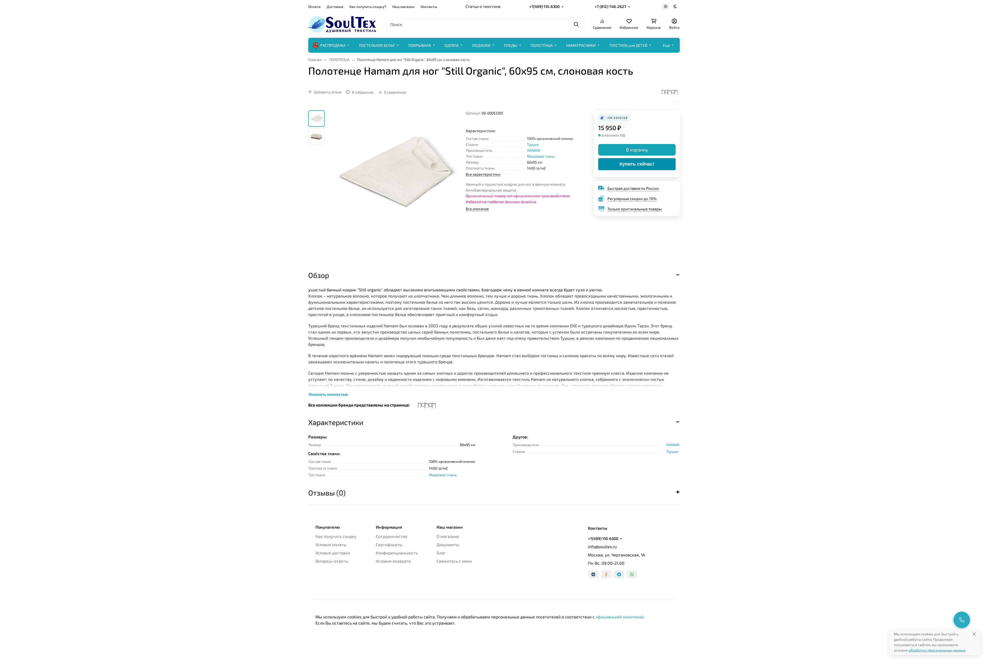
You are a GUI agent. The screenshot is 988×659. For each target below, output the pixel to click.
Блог (441, 552)
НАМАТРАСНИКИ (581, 45)
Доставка (335, 6)
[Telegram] (619, 574)
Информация (389, 527)
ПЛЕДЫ (510, 45)
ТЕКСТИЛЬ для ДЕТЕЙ (628, 45)
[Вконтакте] (593, 574)
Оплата (314, 6)
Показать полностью (328, 394)
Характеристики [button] (335, 422)
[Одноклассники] (606, 574)
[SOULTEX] (343, 23)
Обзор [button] (318, 275)
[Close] (974, 634)
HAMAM (533, 150)
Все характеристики (483, 174)
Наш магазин (403, 6)
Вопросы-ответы (331, 560)
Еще (666, 45)
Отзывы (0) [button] (327, 492)
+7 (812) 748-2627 (610, 6)
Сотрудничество (391, 536)
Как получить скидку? (367, 6)
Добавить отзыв (327, 92)
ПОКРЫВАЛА (419, 45)
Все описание (477, 208)
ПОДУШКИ (481, 45)
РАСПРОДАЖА (333, 45)
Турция (533, 144)
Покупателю (327, 527)
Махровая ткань (541, 156)
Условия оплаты (331, 544)
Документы (448, 544)
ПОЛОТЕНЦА (542, 45)
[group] (396, 185)
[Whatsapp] (632, 574)
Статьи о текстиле (483, 6)
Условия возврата (393, 560)
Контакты (429, 6)
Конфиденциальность (397, 552)
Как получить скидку (335, 536)
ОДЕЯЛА (451, 45)
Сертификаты (389, 544)
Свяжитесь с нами (454, 560)
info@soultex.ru (602, 546)
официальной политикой (619, 616)
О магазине (448, 536)
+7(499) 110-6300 (544, 6)
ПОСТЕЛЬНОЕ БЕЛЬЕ (377, 45)
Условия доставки (332, 552)
